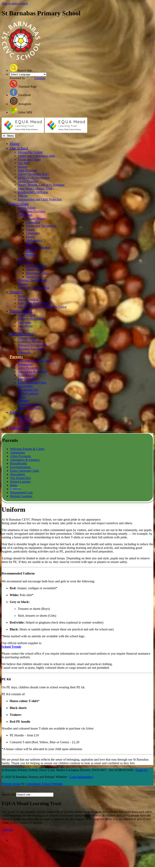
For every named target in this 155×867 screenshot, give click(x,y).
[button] (14, 68)
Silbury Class (34, 269)
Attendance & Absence (32, 371)
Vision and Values (29, 159)
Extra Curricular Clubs (32, 382)
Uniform (23, 400)
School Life (25, 419)
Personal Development (32, 280)
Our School (19, 148)
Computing (33, 222)
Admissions (25, 364)
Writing (30, 255)
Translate (39, 78)
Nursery (16, 291)
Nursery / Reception (30, 318)
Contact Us (19, 427)
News (14, 412)
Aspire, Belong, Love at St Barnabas (41, 185)
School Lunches (28, 393)
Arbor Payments (28, 368)
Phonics (23, 284)
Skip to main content (15, 3)
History (30, 236)
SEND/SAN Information (34, 177)
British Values (27, 207)
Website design (11, 783)
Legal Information (81, 777)
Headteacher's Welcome (33, 192)
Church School (22, 333)
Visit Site (7, 829)
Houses (22, 166)
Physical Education (38, 247)
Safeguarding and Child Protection (40, 199)
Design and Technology (41, 225)
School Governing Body (33, 174)
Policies (23, 195)
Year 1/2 (23, 329)
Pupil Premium (27, 170)
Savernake (24, 322)
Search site (8, 794)
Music (30, 244)
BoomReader (26, 375)
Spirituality (25, 352)
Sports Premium (28, 181)
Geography (33, 233)
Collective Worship (30, 341)
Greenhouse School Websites (44, 783)
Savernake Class (36, 265)
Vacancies (24, 423)
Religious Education (31, 348)
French (30, 229)
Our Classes (25, 262)
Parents (16, 356)
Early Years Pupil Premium (35, 303)
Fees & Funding (28, 299)
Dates (21, 397)
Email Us (142, 770)
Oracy (22, 258)
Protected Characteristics (33, 287)
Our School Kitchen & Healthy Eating (42, 306)
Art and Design (35, 218)
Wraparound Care (29, 404)
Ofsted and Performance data (36, 155)
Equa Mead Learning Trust (35, 188)
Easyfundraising (28, 379)
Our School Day (28, 389)
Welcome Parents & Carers (35, 360)
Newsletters (25, 386)
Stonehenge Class (37, 273)
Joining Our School (30, 152)
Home (15, 143)
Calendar (23, 416)
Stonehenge (25, 326)
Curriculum (19, 203)
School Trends (11, 646)
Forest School (21, 311)
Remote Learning (29, 408)
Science (31, 251)
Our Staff (24, 163)
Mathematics (34, 240)
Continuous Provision (31, 211)
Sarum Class (34, 276)
